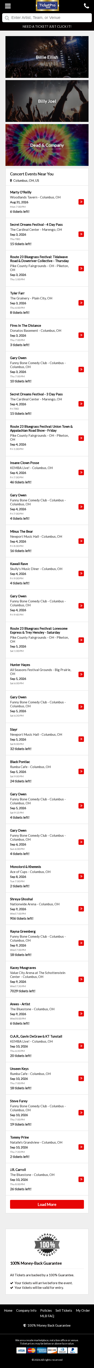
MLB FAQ (47, 1316)
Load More (47, 1204)
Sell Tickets (64, 1310)
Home (8, 1310)
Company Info (26, 1310)
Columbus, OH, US (25, 180)
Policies (46, 1310)
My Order (83, 1310)
